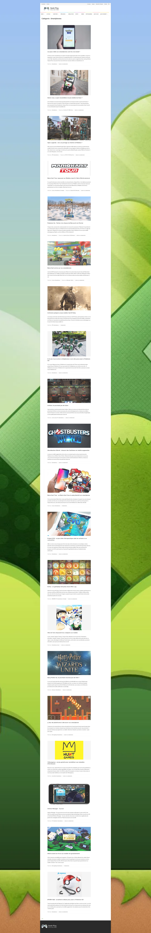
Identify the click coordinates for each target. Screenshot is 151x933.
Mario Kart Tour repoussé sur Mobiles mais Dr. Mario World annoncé (68, 178)
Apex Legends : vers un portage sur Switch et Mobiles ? (64, 142)
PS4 (69, 154)
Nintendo (77, 190)
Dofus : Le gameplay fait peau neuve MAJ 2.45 (61, 586)
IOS (74, 190)
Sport (76, 14)
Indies (82, 14)
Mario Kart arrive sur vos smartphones (59, 268)
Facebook (43, 4)
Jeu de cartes (54, 417)
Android (72, 190)
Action (48, 14)
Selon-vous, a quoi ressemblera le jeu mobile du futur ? (64, 98)
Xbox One (72, 154)
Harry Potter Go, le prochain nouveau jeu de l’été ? (63, 677)
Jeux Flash (96, 14)
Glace (68, 235)
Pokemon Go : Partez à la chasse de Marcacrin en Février (65, 223)
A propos (89, 4)
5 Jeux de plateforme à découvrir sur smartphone (63, 722)
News (42, 14)
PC (67, 110)
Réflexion (63, 14)
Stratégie (62, 190)
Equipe (93, 4)
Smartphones (54, 110)
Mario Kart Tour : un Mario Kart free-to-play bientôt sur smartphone (68, 495)
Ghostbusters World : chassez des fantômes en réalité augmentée (68, 450)
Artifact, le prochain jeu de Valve (57, 405)
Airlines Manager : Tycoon (55, 808)
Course (53, 190)
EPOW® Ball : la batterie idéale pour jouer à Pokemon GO (65, 899)
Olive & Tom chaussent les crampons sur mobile (62, 632)
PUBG (69, 110)
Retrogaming (89, 14)
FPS (52, 154)
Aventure (55, 14)
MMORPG (54, 598)
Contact (105, 4)
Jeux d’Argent (103, 14)
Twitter (48, 4)
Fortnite (65, 110)
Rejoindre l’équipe (99, 4)
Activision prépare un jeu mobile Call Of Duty (61, 313)
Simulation (71, 14)
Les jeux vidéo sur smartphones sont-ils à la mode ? (63, 51)
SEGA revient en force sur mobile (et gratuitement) (63, 853)
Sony (72, 110)
